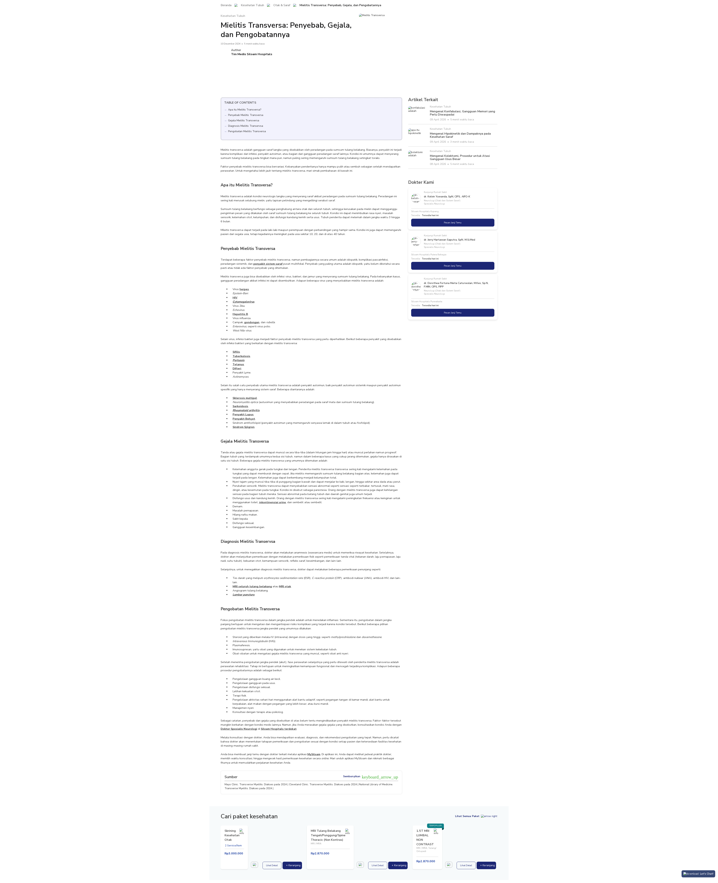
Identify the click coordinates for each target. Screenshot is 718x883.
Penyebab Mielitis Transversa (245, 115)
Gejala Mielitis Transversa (243, 120)
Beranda (226, 5)
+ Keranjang (293, 865)
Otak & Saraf (281, 5)
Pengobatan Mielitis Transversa (247, 131)
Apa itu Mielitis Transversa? (244, 109)
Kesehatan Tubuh (252, 5)
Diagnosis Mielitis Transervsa (245, 126)
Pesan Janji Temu (452, 222)
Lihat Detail (272, 865)
